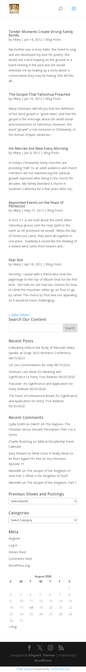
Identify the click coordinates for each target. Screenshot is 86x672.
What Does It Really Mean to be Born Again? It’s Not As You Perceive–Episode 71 (41, 458)
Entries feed (17, 552)
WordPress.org (19, 565)
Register (14, 538)
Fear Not (16, 259)
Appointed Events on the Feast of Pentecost (36, 204)
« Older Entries (19, 315)
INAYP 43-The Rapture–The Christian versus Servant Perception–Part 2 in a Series (42, 429)
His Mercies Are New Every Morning (38, 148)
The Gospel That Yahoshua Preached (39, 94)
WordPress (43, 660)
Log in (13, 545)
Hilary (17, 39)
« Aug (13, 627)
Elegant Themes (42, 655)
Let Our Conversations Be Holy (31, 365)
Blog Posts (53, 39)
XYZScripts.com (60, 669)
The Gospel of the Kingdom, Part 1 (52, 482)
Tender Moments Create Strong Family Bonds (41, 33)
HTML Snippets (25, 669)
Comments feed (20, 559)
